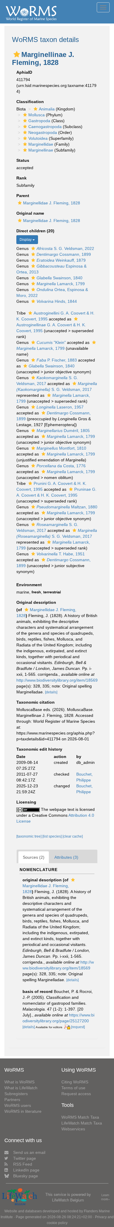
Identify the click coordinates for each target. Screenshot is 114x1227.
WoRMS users (17, 1105)
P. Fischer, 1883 (57, 360)
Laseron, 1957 (60, 407)
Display (26, 240)
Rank (21, 178)
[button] (16, 54)
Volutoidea (38, 138)
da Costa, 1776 (61, 465)
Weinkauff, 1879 (61, 260)
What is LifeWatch (20, 1087)
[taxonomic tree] (29, 836)
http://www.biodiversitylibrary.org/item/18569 (57, 680)
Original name (30, 213)
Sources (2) (33, 857)
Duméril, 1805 (63, 430)
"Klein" (51, 342)
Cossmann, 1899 (64, 254)
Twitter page (24, 1158)
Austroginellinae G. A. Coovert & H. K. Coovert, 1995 (51, 327)
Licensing (26, 802)
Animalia (47, 109)
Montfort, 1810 (61, 448)
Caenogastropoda (45, 126)
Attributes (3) (66, 857)
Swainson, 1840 (59, 277)
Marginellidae (40, 144)
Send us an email (29, 1152)
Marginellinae (40, 150)
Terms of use (73, 1087)
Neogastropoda (42, 132)
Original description (36, 602)
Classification (30, 101)
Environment (29, 584)
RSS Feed (22, 1164)
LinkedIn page (26, 1170)
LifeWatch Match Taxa (81, 1123)
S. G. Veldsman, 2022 (65, 248)
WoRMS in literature (23, 1111)
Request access (76, 1093)
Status (22, 160)
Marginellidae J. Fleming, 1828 (51, 203)
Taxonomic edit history (39, 749)
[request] (78, 1027)
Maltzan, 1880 (67, 507)
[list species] (52, 836)
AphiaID (24, 72)
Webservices (73, 1129)
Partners (12, 1099)
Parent (22, 195)
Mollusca (36, 114)
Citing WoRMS (74, 1082)
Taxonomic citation (35, 702)
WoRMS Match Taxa (80, 1117)
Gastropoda (39, 120)
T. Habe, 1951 (61, 554)
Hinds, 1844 (57, 301)
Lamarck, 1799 (61, 283)
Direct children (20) (35, 230)
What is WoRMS (19, 1082)
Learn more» (105, 1197)
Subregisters (16, 1093)
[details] (51, 692)
